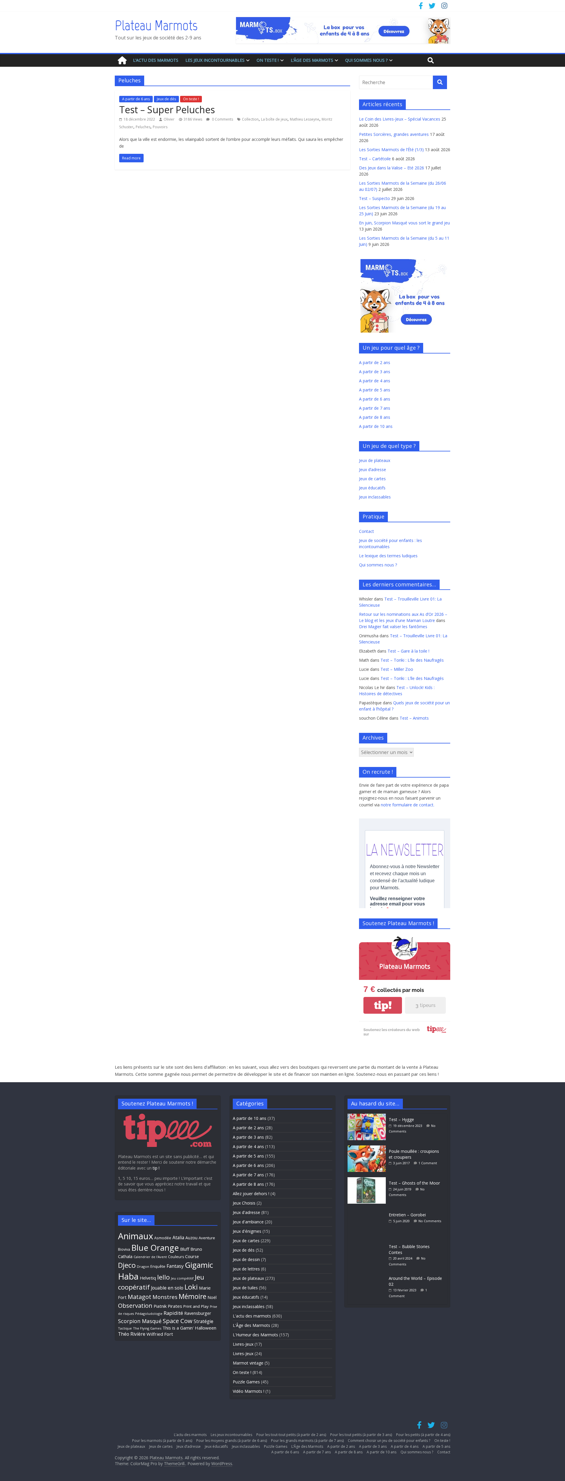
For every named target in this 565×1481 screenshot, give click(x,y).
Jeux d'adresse (246, 1212)
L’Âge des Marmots (312, 60)
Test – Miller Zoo (396, 669)
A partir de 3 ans (374, 371)
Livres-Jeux (243, 1344)
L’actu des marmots (155, 60)
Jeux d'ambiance (248, 1222)
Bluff (184, 1249)
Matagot (139, 1297)
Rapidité (173, 1313)
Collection (250, 119)
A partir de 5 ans (374, 390)
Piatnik (160, 1306)
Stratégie (203, 1321)
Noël (212, 1297)
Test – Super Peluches (167, 109)
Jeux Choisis (244, 1203)
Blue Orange (155, 1247)
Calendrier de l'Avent (150, 1257)
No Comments (429, 1221)
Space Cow (177, 1321)
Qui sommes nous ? (366, 60)
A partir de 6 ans (136, 98)
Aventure (207, 1237)
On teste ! (268, 60)
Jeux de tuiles (245, 1287)
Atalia (178, 1237)
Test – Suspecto (374, 198)
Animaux (135, 1236)
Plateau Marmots (156, 25)
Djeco (127, 1265)
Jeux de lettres (246, 1269)
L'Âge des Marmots (251, 1325)
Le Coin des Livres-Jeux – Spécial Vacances (399, 119)
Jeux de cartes (372, 478)
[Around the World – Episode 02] (368, 1275)
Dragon (143, 1266)
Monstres (164, 1296)
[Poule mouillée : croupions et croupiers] (368, 1148)
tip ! (156, 1168)
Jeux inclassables (375, 497)
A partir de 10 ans (376, 426)
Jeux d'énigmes (247, 1231)
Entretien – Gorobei (407, 1215)
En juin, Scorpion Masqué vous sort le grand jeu (404, 223)
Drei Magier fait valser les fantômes (393, 626)
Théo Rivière (131, 1334)
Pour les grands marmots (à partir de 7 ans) (307, 1440)
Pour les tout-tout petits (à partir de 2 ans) (291, 1434)
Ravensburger (197, 1313)
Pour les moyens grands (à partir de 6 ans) (231, 1440)
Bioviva (124, 1249)
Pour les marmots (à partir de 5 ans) (162, 1440)
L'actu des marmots (252, 1316)
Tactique (125, 1328)
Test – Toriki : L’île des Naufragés (412, 660)
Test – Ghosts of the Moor (414, 1183)
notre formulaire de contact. (407, 805)
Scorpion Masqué (140, 1321)
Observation (135, 1305)
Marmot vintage (248, 1363)
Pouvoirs (160, 126)
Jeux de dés (166, 98)
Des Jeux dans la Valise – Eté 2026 (391, 168)
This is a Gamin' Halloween (189, 1328)
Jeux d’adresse (372, 469)
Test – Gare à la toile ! (408, 651)
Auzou (191, 1237)
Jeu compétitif (182, 1278)
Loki (191, 1287)
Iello (163, 1277)
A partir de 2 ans (374, 362)
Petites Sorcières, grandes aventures (394, 134)
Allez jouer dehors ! (251, 1193)
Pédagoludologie (148, 1313)
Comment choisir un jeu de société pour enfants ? (389, 1440)
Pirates (175, 1306)
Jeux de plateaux (374, 460)
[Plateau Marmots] (122, 60)
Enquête (157, 1266)
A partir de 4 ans (374, 380)
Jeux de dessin (246, 1259)
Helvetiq (148, 1278)
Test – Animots (414, 718)
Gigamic (199, 1265)
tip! (383, 1005)
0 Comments (222, 119)
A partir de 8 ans (374, 417)
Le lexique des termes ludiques (388, 555)
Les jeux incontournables (215, 60)
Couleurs (176, 1256)
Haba (128, 1276)
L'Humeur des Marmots (255, 1334)
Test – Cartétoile (375, 158)
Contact (366, 531)
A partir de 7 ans (374, 408)
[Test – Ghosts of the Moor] (368, 1180)
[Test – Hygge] (368, 1116)
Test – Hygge (401, 1119)
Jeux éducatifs (372, 488)
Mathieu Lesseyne (304, 119)
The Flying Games (147, 1328)
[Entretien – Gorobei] (368, 1212)
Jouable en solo (167, 1288)
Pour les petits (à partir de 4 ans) (423, 1434)
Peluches (143, 126)
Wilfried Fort (160, 1334)
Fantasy (175, 1266)
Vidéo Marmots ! (248, 1391)
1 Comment (427, 1163)
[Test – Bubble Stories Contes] (368, 1243)
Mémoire (192, 1296)
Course (192, 1256)
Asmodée (162, 1237)
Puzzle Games (246, 1382)
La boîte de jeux (274, 119)
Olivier (169, 119)
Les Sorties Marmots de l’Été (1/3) (391, 149)
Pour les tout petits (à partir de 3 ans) (361, 1434)
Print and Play (196, 1306)
